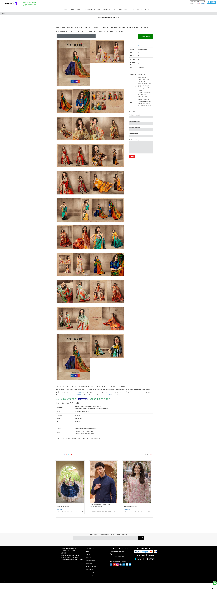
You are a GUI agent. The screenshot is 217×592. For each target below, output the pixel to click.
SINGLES (122, 27)
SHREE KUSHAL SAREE (110, 27)
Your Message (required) (135, 140)
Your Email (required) (134, 127)
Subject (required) (133, 133)
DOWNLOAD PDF (86, 36)
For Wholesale (145, 36)
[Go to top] (212, 588)
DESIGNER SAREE (133, 27)
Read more (59, 509)
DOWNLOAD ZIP (66, 36)
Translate (202, 3)
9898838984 (83, 399)
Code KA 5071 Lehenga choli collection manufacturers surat (68, 505)
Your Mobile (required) (134, 121)
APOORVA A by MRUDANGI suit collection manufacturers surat (135, 505)
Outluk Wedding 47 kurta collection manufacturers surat (101, 505)
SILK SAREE (88, 27)
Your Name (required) (134, 115)
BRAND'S (97, 27)
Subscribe (141, 538)
